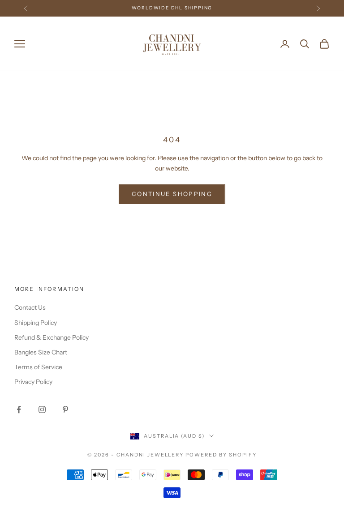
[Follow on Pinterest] (65, 409)
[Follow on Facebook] (18, 409)
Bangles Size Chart (40, 352)
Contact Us (30, 307)
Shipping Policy (35, 323)
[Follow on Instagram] (42, 409)
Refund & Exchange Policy (51, 337)
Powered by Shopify (221, 455)
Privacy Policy (33, 382)
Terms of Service (38, 367)
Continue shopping (172, 193)
